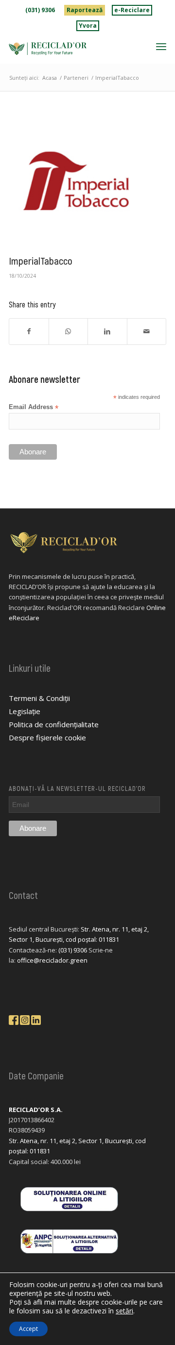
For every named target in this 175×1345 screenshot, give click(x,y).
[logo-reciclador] (72, 48)
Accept (28, 1329)
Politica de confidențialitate (54, 724)
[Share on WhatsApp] (68, 331)
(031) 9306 (40, 10)
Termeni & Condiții (39, 698)
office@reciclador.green (52, 960)
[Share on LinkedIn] (107, 331)
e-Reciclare (132, 10)
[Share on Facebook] (29, 331)
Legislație (24, 711)
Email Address (33, 407)
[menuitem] (40, 10)
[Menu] (161, 46)
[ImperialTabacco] (75, 182)
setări (124, 1311)
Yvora (88, 25)
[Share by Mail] (146, 331)
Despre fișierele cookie (47, 737)
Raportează (85, 10)
